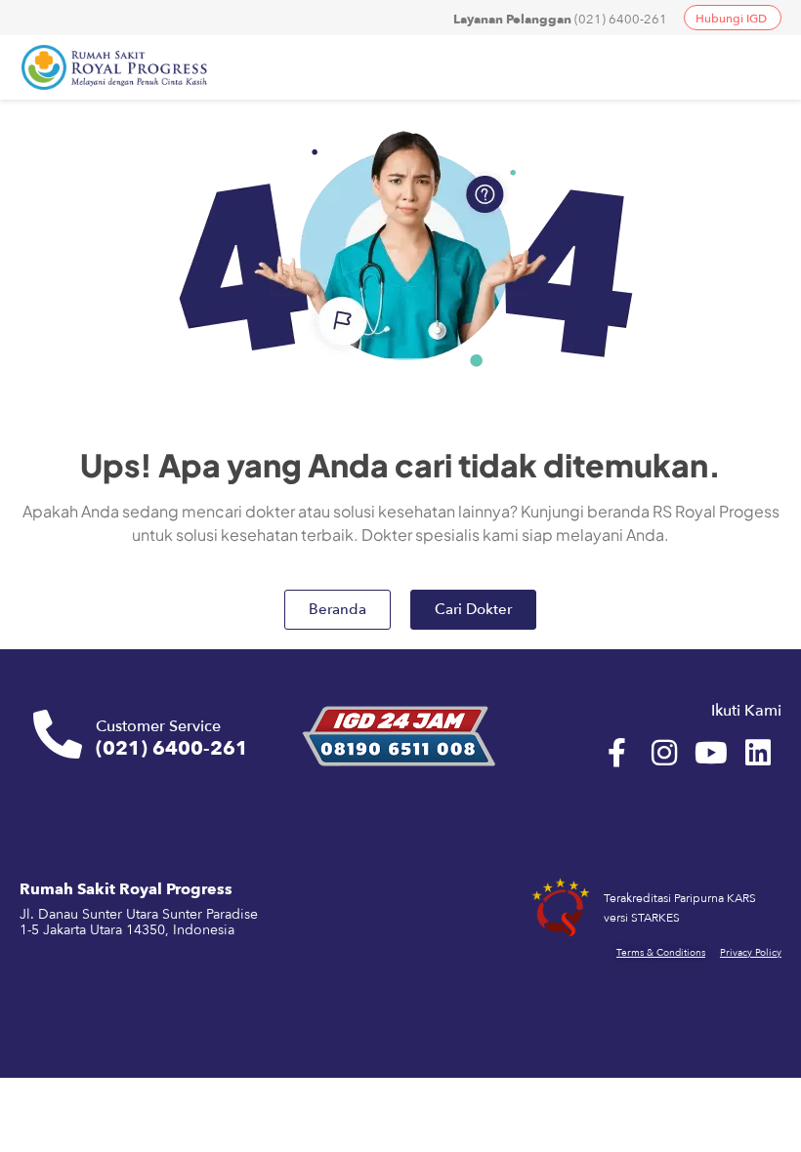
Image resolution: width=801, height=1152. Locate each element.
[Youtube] (711, 752)
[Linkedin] (758, 752)
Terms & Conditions (660, 953)
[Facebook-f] (617, 752)
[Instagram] (664, 752)
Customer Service (158, 726)
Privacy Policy (750, 953)
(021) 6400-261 (560, 19)
